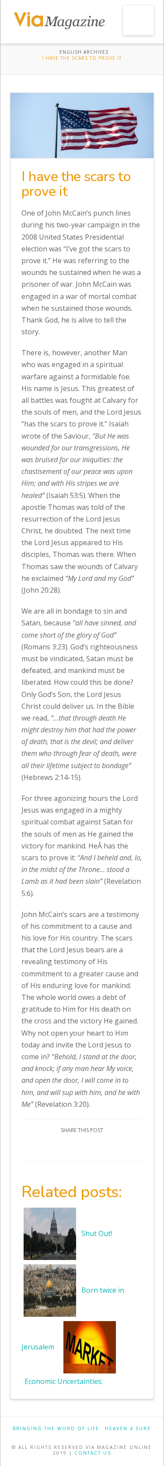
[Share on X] (71, 1147)
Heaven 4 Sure (128, 1429)
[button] (138, 20)
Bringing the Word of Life (56, 1429)
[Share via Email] (113, 1147)
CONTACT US (92, 1453)
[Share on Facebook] (51, 1147)
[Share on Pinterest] (92, 1147)
